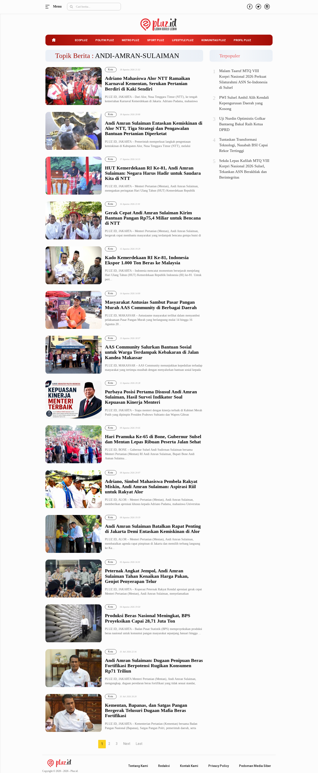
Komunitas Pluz (213, 40)
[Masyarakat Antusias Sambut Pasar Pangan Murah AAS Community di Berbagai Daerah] (73, 310)
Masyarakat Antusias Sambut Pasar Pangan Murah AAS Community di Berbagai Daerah (151, 305)
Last (139, 744)
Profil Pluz (242, 40)
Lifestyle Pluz (183, 40)
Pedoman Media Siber (255, 766)
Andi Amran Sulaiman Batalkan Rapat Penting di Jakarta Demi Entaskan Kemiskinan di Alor (153, 529)
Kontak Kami (189, 766)
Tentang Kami (138, 766)
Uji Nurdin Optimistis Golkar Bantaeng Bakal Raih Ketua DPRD (242, 124)
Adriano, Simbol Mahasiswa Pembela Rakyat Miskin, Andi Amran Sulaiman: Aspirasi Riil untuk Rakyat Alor (151, 486)
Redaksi (164, 766)
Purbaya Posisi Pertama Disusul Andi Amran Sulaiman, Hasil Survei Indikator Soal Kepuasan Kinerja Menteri (151, 397)
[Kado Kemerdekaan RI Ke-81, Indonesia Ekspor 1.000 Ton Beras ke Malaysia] (73, 265)
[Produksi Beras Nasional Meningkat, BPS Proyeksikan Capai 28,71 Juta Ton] (73, 623)
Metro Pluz (130, 40)
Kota (110, 69)
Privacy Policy (218, 766)
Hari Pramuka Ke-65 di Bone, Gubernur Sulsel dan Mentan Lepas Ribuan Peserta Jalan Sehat (153, 439)
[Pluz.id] (159, 22)
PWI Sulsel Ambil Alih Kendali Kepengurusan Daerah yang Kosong (244, 103)
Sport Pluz (155, 40)
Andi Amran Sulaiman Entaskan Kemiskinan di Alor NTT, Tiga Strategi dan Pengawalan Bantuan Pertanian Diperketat (153, 128)
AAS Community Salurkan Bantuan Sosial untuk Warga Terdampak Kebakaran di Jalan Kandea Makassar (152, 352)
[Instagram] (266, 6)
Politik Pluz (104, 40)
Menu (48, 6)
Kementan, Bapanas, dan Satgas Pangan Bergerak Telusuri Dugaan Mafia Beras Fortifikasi (146, 710)
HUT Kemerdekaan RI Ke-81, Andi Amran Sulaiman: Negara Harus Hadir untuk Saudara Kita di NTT (153, 173)
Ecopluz (81, 40)
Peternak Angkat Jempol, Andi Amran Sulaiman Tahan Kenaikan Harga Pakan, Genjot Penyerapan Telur (147, 576)
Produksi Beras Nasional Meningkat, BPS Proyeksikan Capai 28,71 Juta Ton (147, 618)
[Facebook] (249, 6)
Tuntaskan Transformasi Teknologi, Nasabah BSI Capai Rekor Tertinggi (243, 145)
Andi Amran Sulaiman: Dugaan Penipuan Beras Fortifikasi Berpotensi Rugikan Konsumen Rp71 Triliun (154, 665)
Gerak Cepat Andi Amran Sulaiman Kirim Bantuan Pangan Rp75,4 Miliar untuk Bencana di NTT (153, 218)
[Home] (59, 763)
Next (126, 744)
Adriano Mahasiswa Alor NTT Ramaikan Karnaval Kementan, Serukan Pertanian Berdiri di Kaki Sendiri (147, 83)
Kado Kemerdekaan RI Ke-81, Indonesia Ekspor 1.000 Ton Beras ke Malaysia (147, 260)
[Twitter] (258, 6)
